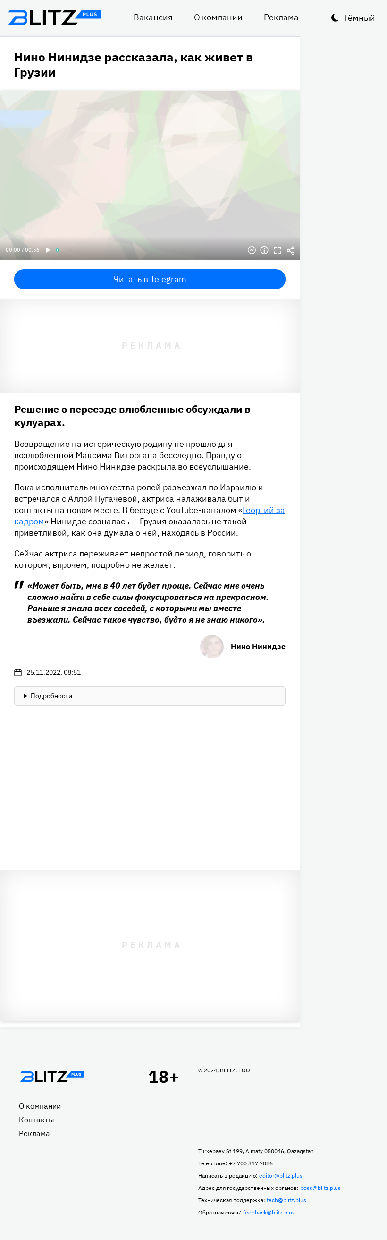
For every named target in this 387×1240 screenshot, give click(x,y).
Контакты (36, 1119)
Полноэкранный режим (277, 250)
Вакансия (153, 17)
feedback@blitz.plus (269, 1212)
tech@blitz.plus (286, 1200)
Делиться (290, 250)
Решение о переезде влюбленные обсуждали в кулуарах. (132, 415)
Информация (264, 250)
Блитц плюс (54, 17)
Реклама (281, 17)
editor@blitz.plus (281, 1175)
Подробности (51, 696)
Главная (52, 1076)
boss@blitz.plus (320, 1187)
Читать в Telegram (149, 279)
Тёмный (359, 17)
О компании (218, 17)
